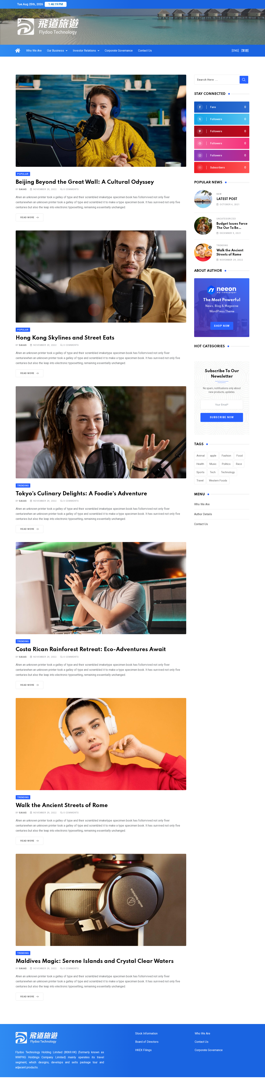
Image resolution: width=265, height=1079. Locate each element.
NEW (219, 194)
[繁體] (245, 50)
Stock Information (146, 1033)
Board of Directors (146, 1041)
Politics (226, 464)
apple (213, 455)
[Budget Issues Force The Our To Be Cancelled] (203, 226)
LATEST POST (227, 199)
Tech (213, 472)
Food (240, 455)
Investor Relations (84, 50)
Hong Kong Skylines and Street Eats (65, 338)
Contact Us (145, 50)
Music (213, 464)
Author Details (203, 514)
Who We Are (34, 50)
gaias (22, 189)
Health (200, 464)
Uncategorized (226, 218)
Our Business (55, 50)
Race (239, 464)
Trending (222, 245)
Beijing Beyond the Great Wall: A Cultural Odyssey (85, 182)
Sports (200, 472)
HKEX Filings (143, 1050)
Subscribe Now (222, 417)
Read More (27, 217)
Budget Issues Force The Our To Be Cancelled (232, 228)
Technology (228, 472)
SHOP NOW (222, 325)
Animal (200, 455)
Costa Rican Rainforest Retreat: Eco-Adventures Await (91, 649)
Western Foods (218, 480)
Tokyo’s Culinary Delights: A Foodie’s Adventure (81, 494)
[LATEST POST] (203, 199)
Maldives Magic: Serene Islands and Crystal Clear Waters (95, 961)
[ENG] (235, 50)
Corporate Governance (119, 50)
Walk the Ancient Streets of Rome (62, 805)
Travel (200, 480)
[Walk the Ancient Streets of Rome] (203, 252)
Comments (71, 189)
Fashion (226, 455)
